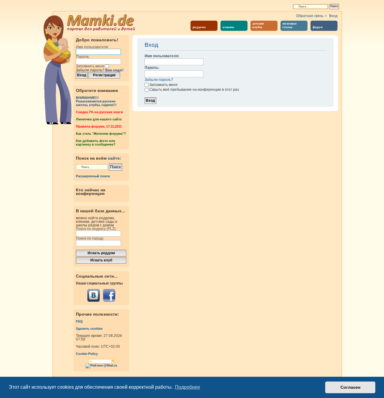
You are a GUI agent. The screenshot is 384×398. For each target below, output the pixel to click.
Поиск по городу (90, 238)
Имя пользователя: (92, 47)
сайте (114, 158)
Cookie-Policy (87, 353)
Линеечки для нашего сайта (99, 119)
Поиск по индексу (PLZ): (96, 229)
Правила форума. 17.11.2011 (99, 126)
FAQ (79, 321)
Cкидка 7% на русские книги (99, 112)
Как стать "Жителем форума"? (101, 133)
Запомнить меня (90, 66)
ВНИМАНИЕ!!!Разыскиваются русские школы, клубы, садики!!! (96, 101)
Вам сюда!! (114, 70)
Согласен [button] (350, 387)
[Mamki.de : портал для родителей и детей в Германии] (101, 22)
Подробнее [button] (187, 387)
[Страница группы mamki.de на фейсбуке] (109, 295)
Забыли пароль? (159, 80)
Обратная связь (309, 16)
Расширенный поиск (93, 176)
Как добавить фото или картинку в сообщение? (96, 142)
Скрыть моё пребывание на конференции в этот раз (194, 89)
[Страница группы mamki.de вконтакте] (93, 295)
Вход (333, 16)
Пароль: (83, 57)
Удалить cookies (89, 328)
